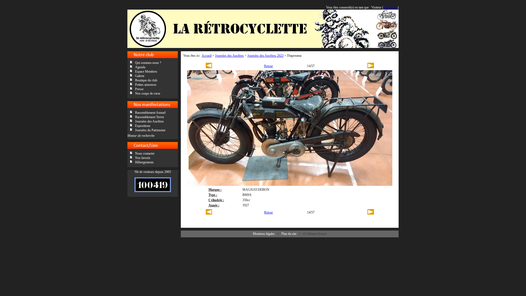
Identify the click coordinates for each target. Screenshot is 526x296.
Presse (139, 89)
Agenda (140, 67)
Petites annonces (145, 85)
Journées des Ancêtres (149, 121)
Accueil (206, 56)
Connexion (390, 7)
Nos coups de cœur (147, 93)
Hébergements (144, 162)
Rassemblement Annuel (150, 113)
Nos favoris (142, 158)
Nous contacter (145, 153)
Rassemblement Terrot (149, 117)
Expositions (142, 126)
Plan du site (288, 234)
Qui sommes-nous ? (148, 63)
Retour (268, 66)
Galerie (139, 76)
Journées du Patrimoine (150, 130)
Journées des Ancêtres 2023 (265, 56)
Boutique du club (146, 80)
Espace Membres (146, 71)
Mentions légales (264, 234)
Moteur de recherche (141, 136)
